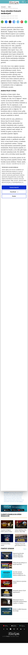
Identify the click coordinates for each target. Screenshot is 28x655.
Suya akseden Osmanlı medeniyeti (10, 8)
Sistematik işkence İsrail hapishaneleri (19, 603)
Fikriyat (7, 648)
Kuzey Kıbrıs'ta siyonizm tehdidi (19, 594)
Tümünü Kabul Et (14, 187)
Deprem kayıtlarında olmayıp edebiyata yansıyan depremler (18, 567)
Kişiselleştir (13, 191)
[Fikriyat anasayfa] (7, 519)
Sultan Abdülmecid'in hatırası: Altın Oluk (21, 542)
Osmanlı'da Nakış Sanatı (5, 556)
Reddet (14, 196)
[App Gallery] (21, 522)
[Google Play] (14, 522)
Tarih (9, 7)
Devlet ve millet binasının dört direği (20, 622)
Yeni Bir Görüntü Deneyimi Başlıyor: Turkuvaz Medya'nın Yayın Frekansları (20, 585)
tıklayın (5, 513)
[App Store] (7, 522)
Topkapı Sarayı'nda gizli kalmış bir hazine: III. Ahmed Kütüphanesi (21, 556)
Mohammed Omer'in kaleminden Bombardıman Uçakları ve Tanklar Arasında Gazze (20, 613)
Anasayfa (3, 7)
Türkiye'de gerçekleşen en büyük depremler (19, 575)
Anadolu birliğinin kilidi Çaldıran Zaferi (6, 542)
